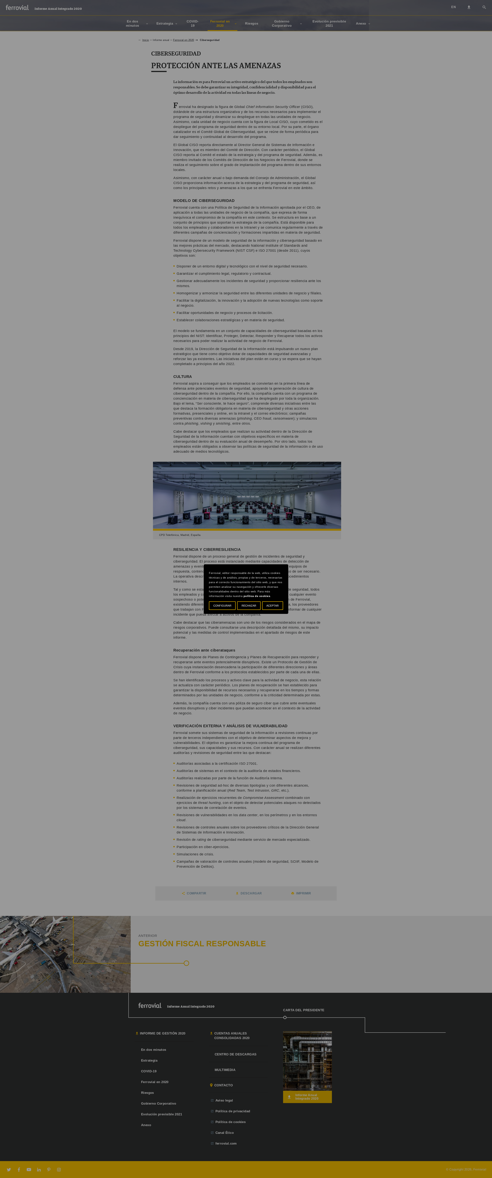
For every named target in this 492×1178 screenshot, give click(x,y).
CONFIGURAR (222, 605)
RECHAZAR (249, 605)
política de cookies (257, 596)
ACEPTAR (272, 605)
